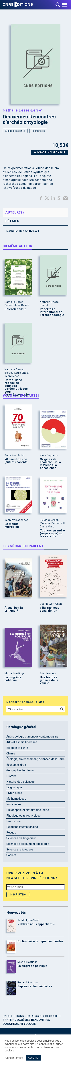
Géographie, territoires (20, 770)
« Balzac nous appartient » (49, 609)
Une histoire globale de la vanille (49, 680)
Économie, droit (16, 764)
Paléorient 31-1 (16, 309)
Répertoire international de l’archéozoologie (52, 312)
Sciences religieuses (19, 849)
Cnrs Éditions (13, 1016)
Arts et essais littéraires (21, 742)
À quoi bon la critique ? (14, 609)
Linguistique (14, 787)
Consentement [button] (14, 1057)
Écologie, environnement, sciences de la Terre (35, 759)
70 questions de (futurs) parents (16, 461)
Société (11, 855)
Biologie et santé (15, 130)
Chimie (10, 753)
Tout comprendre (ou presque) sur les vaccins (52, 533)
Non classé (13, 804)
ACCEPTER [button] (33, 1057)
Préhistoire (38, 130)
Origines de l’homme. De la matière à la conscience (50, 464)
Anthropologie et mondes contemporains (32, 736)
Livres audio (14, 793)
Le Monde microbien (12, 525)
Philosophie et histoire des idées (27, 810)
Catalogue (34, 1016)
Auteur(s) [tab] (14, 212)
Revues (11, 832)
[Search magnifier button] (62, 709)
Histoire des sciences (20, 781)
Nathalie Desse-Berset (23, 110)
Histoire (11, 776)
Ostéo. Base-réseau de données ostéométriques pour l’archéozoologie (17, 387)
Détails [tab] (12, 221)
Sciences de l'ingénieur (21, 838)
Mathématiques (16, 798)
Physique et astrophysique (23, 815)
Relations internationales (22, 827)
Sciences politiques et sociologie (27, 844)
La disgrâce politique (13, 679)
